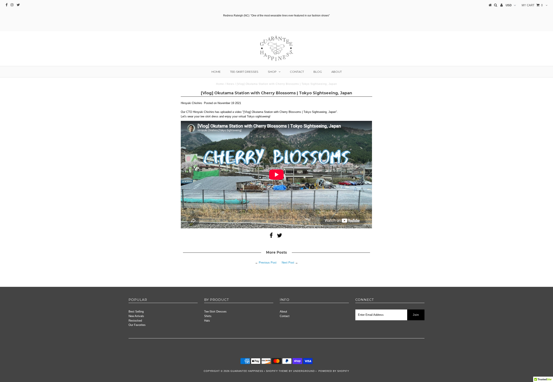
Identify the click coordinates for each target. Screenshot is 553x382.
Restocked (135, 320)
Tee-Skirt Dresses (244, 71)
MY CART (532, 5)
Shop (272, 71)
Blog (317, 71)
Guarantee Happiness (247, 371)
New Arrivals (136, 316)
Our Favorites (137, 325)
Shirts (207, 316)
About (336, 71)
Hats (207, 320)
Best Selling (136, 311)
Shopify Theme (277, 371)
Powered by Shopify (333, 371)
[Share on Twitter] (279, 236)
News (230, 83)
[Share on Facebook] (271, 236)
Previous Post (267, 262)
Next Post (288, 262)
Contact (297, 71)
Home (216, 71)
